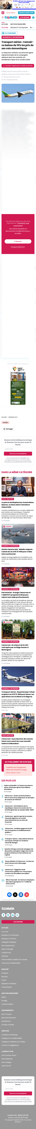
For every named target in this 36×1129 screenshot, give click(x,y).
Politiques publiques (9, 942)
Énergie (4, 1001)
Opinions (5, 956)
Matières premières (9, 983)
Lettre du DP (6, 1066)
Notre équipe (6, 1062)
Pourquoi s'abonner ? (18, 247)
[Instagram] (26, 894)
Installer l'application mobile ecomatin (19, 66)
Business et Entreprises (13, 417)
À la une (5, 932)
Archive (5, 422)
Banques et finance (9, 939)
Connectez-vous (23, 223)
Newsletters (6, 1021)
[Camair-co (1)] (18, 93)
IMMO (4, 997)
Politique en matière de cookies (13, 1042)
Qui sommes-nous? (9, 1055)
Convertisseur (7, 987)
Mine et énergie (7, 949)
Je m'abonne (24, 17)
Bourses (4, 976)
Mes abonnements (9, 1018)
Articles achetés (8, 1025)
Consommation (7, 1004)
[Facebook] (9, 894)
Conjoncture (6, 952)
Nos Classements (8, 945)
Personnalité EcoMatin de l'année (14, 959)
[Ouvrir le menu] (3, 17)
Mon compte (7, 1014)
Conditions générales (10, 1035)
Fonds (4, 980)
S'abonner (18, 241)
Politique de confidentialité (12, 1038)
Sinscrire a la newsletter (18, 454)
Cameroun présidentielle (11, 963)
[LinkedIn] (21, 894)
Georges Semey (12, 80)
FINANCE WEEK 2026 (26, 13)
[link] (18, 385)
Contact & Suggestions (10, 1045)
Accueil (4, 417)
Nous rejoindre (7, 1059)
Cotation (5, 973)
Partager (9, 429)
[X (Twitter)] (15, 894)
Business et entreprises (10, 935)
